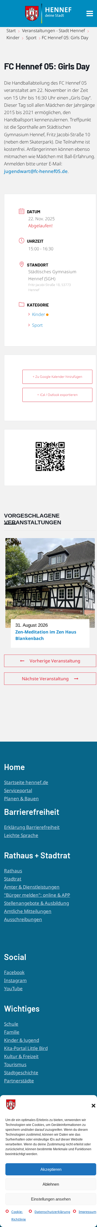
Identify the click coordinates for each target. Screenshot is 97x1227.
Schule (11, 1024)
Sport (31, 38)
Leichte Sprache (21, 835)
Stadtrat (12, 879)
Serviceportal (18, 790)
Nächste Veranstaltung (45, 679)
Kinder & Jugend (21, 1040)
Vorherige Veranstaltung (55, 661)
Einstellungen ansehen (51, 1199)
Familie (11, 1032)
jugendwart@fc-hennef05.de (36, 171)
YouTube (13, 988)
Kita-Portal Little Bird (26, 1048)
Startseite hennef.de (26, 782)
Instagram (15, 980)
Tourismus (15, 1064)
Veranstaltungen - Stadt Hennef (53, 31)
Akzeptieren (50, 1169)
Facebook (14, 972)
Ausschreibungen (23, 919)
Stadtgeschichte (21, 1072)
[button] (93, 1105)
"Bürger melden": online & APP (37, 895)
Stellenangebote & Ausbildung (36, 903)
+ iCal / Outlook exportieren (57, 394)
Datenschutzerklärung (52, 1211)
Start (11, 31)
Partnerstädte (19, 1081)
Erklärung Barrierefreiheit (32, 827)
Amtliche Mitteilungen (27, 911)
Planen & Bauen (21, 798)
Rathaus (13, 871)
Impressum (87, 1211)
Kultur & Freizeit (21, 1056)
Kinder (12, 38)
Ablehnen (51, 1184)
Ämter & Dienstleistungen (32, 887)
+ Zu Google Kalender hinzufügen (57, 376)
